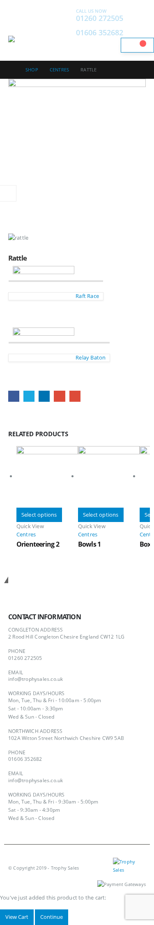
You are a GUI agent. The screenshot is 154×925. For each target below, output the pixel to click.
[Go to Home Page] (11, 70)
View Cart (16, 916)
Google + (59, 396)
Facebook (13, 396)
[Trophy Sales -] (30, 41)
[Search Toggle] (55, 30)
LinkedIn (44, 396)
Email (74, 396)
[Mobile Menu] (15, 25)
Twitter (28, 396)
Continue (51, 916)
